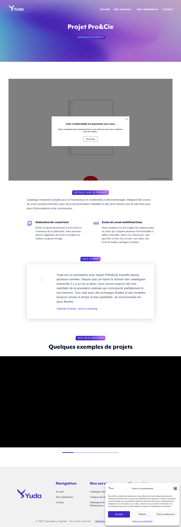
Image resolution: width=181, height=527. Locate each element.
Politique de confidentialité (142, 521)
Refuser (142, 514)
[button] (175, 488)
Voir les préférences (166, 514)
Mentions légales (104, 521)
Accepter (119, 514)
